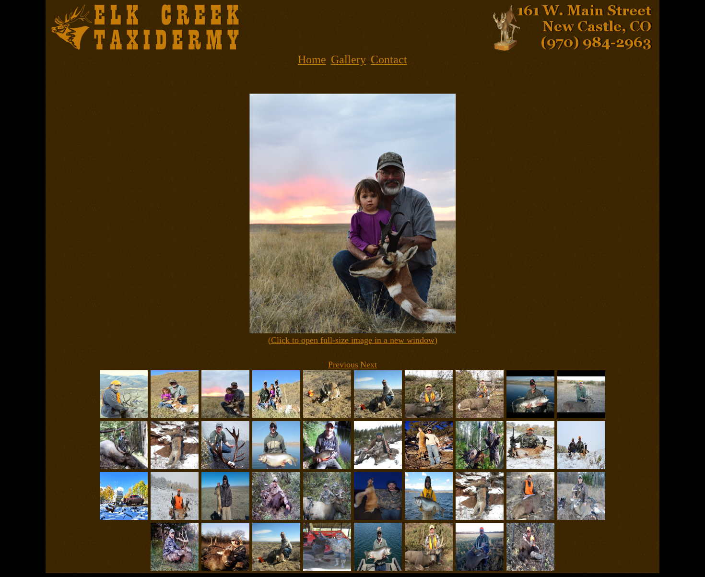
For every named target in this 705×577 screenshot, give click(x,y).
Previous (343, 364)
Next (368, 364)
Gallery (348, 59)
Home (312, 59)
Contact (389, 59)
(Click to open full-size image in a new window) (352, 340)
